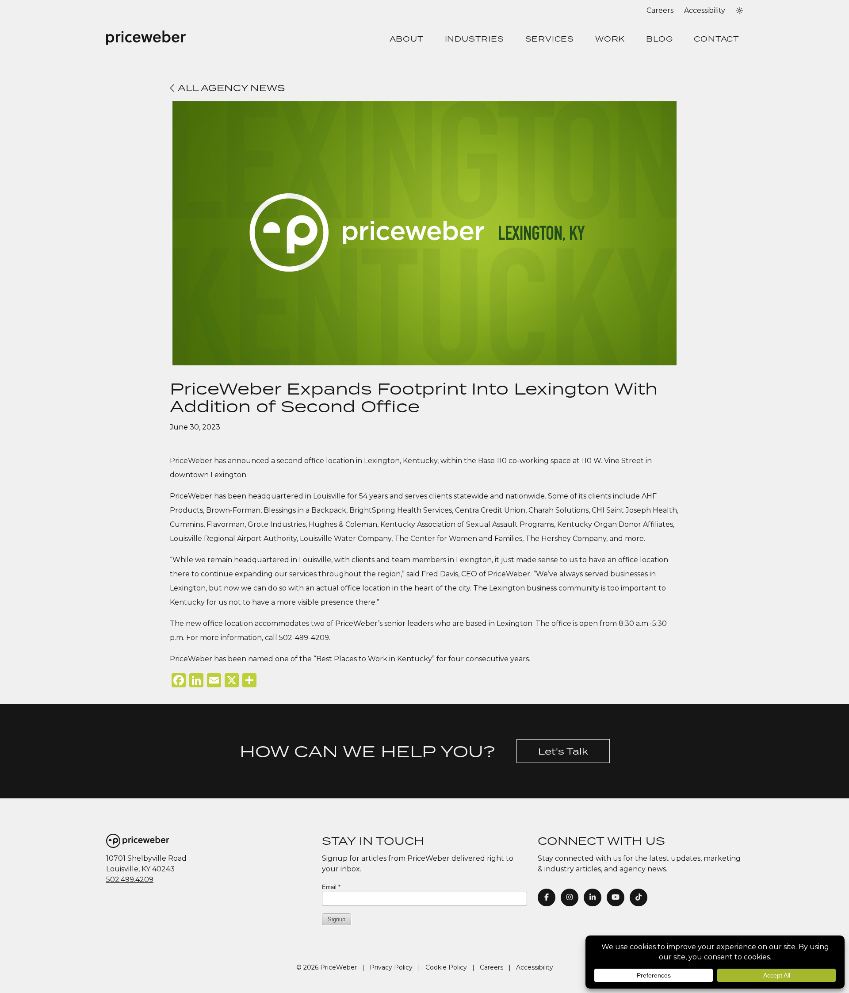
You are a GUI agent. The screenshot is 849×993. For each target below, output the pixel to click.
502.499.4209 (129, 879)
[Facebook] (546, 897)
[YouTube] (615, 897)
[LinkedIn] (592, 897)
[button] (739, 10)
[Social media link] (638, 897)
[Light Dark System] (739, 10)
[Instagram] (569, 897)
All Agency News (230, 87)
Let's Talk (563, 751)
